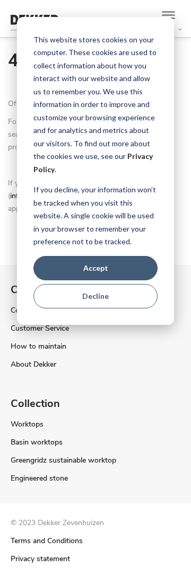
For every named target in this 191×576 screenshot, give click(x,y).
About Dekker (33, 364)
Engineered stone (39, 478)
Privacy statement (40, 559)
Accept (95, 267)
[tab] (171, 17)
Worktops (27, 424)
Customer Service (40, 328)
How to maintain (38, 346)
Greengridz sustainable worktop (63, 460)
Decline (95, 295)
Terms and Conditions (47, 541)
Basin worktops (37, 442)
